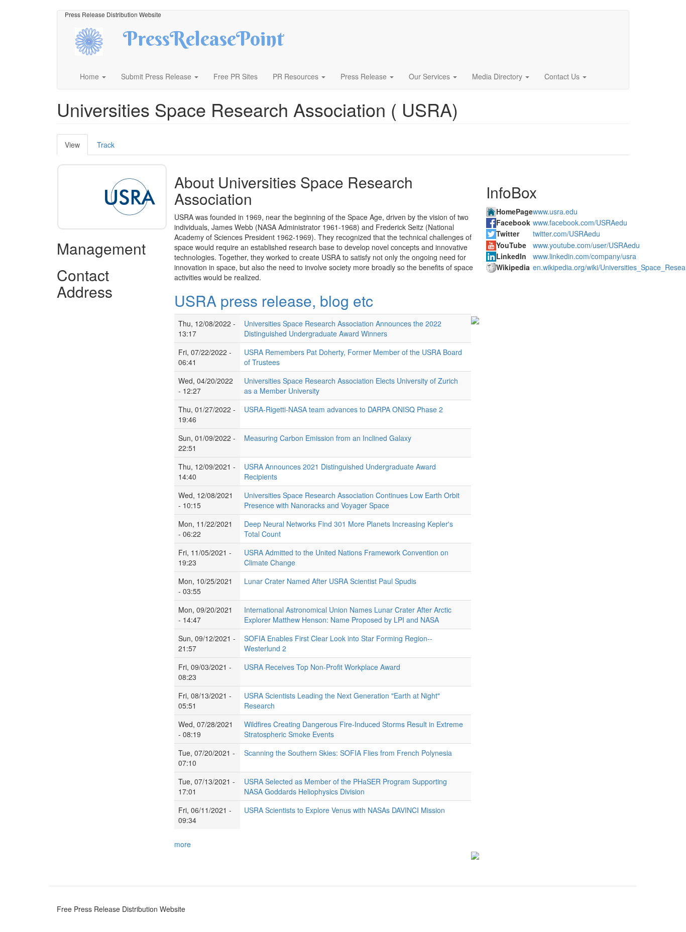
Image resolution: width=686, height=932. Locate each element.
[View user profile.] (130, 197)
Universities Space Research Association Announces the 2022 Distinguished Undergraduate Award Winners (342, 328)
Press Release (364, 76)
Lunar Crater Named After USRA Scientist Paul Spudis (330, 581)
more (182, 844)
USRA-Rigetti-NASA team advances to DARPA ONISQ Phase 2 (343, 409)
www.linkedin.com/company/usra (584, 256)
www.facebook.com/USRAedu (580, 222)
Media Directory (498, 76)
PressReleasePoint (203, 42)
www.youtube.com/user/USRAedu (586, 245)
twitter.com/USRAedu (566, 233)
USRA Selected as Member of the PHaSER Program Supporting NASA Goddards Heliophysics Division (345, 786)
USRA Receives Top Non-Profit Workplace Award (322, 667)
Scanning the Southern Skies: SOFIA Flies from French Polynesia (348, 753)
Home (90, 76)
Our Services (430, 76)
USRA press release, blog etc (273, 300)
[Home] (98, 40)
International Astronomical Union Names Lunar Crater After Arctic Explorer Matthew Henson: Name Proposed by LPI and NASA (347, 615)
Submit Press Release (157, 76)
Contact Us (563, 76)
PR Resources (296, 76)
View (76, 147)
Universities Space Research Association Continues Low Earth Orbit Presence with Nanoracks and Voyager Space (352, 500)
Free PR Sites (235, 76)
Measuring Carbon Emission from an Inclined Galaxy (327, 438)
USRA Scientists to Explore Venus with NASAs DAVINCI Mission (344, 810)
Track (106, 145)
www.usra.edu (555, 211)
